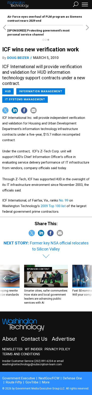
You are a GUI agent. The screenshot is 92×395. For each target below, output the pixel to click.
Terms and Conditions (21, 354)
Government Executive (18, 378)
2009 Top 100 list (54, 206)
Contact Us (34, 339)
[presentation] (4, 285)
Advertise (63, 339)
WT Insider (33, 349)
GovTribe (31, 382)
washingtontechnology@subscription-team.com (32, 364)
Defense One (72, 378)
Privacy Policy (57, 349)
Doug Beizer (18, 58)
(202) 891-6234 (43, 361)
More (46, 382)
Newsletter (12, 349)
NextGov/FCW (49, 378)
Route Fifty (14, 382)
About (9, 339)
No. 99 (64, 200)
